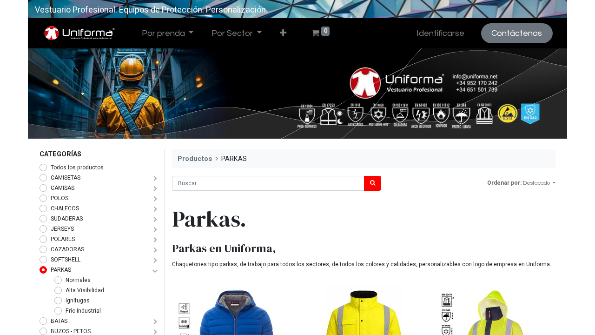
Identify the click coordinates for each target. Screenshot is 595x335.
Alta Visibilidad (85, 290)
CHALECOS (65, 208)
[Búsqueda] (372, 183)
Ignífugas (78, 300)
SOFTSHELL (65, 259)
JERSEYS (62, 229)
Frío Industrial (83, 311)
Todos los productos (77, 167)
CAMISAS (62, 188)
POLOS (59, 198)
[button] (283, 33)
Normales (78, 280)
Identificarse (440, 33)
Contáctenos (516, 33)
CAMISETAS (65, 178)
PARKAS (61, 270)
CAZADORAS (67, 249)
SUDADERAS (67, 218)
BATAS (59, 321)
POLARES (63, 239)
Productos (195, 159)
